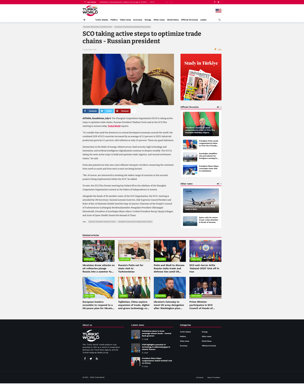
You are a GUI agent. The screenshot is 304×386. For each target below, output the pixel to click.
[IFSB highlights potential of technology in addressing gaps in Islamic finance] (135, 347)
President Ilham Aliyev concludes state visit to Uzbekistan (209, 168)
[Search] (219, 20)
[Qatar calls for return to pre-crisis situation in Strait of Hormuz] (190, 221)
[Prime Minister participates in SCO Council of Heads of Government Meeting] (205, 287)
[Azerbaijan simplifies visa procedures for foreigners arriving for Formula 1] (190, 157)
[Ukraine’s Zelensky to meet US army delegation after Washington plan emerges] (170, 287)
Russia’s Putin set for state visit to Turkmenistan (130, 268)
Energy (205, 332)
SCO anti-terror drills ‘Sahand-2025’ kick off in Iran (204, 268)
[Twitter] (218, 2)
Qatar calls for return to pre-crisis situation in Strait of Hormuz (208, 219)
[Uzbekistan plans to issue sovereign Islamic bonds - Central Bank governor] (135, 334)
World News (89, 259)
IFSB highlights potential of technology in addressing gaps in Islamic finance (156, 347)
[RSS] (96, 358)
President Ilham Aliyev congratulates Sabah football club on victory (157, 360)
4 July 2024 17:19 (89, 50)
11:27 (146, 353)
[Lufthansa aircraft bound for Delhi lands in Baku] (201, 200)
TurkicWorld (114, 126)
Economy (123, 296)
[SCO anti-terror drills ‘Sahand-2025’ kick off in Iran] (205, 251)
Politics (183, 336)
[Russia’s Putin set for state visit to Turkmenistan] (134, 251)
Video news (184, 341)
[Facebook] (214, 2)
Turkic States (185, 332)
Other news (206, 336)
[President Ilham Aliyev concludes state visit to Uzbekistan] (190, 170)
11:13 (146, 366)
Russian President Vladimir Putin (98, 27)
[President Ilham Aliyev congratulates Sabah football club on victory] (135, 361)
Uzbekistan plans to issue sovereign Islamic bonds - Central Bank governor (128, 2)
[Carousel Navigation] (169, 2)
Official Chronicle (209, 346)
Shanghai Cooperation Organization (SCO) (132, 27)
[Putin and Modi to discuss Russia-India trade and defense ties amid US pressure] (170, 251)
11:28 (146, 339)
